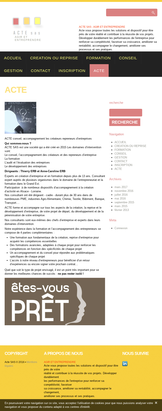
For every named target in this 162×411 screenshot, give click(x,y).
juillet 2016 (121, 194)
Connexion (121, 228)
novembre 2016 (124, 190)
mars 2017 (121, 187)
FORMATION (98, 58)
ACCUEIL (13, 58)
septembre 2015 (124, 202)
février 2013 (122, 210)
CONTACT (40, 71)
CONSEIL (128, 58)
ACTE (99, 71)
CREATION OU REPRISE (54, 58)
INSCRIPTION (72, 71)
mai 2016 (120, 198)
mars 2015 (121, 206)
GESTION (13, 71)
